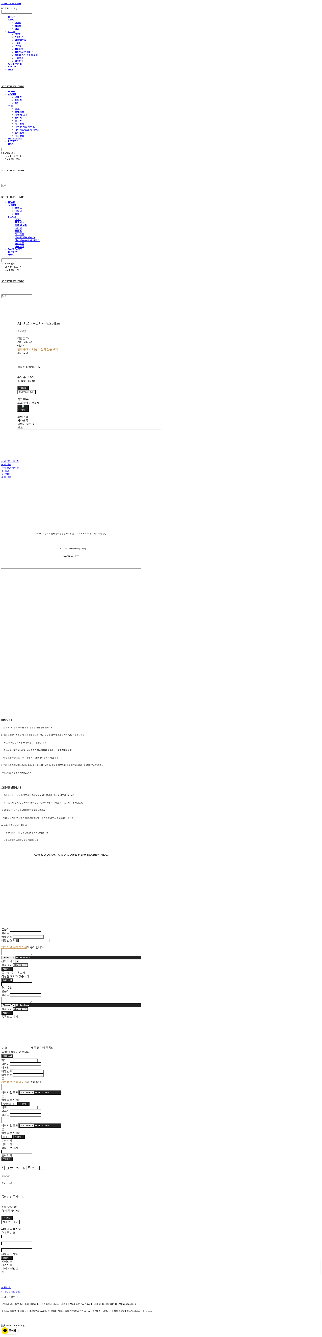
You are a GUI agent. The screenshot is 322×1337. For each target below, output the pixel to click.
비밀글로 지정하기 (12, 1099)
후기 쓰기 (7, 980)
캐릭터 (18, 25)
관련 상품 (6, 477)
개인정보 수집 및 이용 (14, 947)
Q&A (10, 69)
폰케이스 (19, 37)
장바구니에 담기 (10, 1221)
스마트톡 (19, 58)
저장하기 (7, 968)
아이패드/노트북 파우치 (26, 55)
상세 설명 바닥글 (10, 467)
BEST (17, 34)
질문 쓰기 (7, 1056)
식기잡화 (19, 49)
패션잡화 (19, 61)
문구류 (18, 46)
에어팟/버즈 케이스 (24, 52)
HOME (11, 17)
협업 (17, 28)
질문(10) (5, 474)
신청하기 (7, 1257)
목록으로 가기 (9, 1103)
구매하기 (7, 1159)
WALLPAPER (15, 64)
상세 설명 (6, 464)
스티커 (18, 43)
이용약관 (6, 1287)
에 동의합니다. (22, 947)
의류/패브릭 (20, 40)
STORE (11, 31)
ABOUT (12, 19)
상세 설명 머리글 (10, 461)
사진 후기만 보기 (15, 972)
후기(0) (5, 470)
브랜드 (18, 22)
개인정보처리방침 (10, 1292)
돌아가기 (7, 1136)
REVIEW (12, 66)
